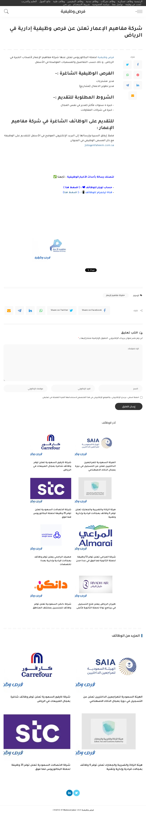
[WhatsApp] (127, 75)
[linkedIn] (30, 310)
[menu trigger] (138, 11)
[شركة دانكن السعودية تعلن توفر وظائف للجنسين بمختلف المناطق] (50, 585)
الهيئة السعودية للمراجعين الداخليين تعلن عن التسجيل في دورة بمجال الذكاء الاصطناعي (95, 466)
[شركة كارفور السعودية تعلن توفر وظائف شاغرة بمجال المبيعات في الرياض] (50, 443)
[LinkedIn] (138, 85)
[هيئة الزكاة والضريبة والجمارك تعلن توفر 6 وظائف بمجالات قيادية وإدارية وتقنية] (95, 491)
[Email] (132, 95)
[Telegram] (127, 85)
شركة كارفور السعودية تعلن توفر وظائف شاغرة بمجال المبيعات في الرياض (52, 466)
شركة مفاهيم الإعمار (115, 295)
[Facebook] (138, 64)
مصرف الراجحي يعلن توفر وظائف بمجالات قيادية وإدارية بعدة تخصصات (52, 561)
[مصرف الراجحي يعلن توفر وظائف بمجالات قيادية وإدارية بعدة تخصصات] (50, 538)
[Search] (7, 11)
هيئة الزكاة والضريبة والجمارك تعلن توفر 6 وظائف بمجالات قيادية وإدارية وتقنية (95, 514)
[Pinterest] (138, 75)
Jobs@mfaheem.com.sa (99, 145)
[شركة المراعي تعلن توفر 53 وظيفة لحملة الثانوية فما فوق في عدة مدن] (95, 538)
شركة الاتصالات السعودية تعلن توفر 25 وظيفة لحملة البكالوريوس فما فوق (52, 514)
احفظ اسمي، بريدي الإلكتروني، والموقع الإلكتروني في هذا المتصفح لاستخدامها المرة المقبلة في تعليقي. (90, 397)
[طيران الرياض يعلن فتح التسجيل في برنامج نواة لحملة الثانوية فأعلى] (95, 585)
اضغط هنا (71, 187)
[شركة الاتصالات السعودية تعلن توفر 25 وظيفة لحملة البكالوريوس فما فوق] (50, 491)
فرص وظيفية (106, 57)
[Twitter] (127, 64)
